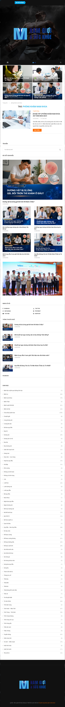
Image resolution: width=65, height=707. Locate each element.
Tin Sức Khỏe (33, 601)
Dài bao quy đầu (33, 427)
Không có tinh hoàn (33, 471)
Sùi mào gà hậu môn (33, 560)
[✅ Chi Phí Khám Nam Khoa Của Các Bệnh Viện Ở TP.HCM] (47, 73)
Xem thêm (36, 130)
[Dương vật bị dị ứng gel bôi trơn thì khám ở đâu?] (17, 91)
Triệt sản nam (33, 627)
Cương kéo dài (33, 423)
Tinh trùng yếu (33, 623)
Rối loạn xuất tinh (33, 545)
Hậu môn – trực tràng (33, 457)
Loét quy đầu (33, 490)
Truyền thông (33, 634)
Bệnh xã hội (33, 409)
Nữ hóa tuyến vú (33, 520)
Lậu (33, 479)
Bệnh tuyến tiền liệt (33, 405)
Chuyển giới (33, 416)
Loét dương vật (33, 486)
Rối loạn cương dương (33, 538)
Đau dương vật (33, 446)
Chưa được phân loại (33, 412)
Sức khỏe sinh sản (33, 549)
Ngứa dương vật (33, 505)
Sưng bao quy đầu (33, 564)
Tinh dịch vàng (33, 605)
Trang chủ (5, 103)
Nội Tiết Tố (33, 516)
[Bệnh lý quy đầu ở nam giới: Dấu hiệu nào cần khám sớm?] (17, 242)
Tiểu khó (33, 586)
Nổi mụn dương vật (33, 508)
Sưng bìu (33, 568)
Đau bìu (33, 442)
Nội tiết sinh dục (33, 512)
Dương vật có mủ (33, 438)
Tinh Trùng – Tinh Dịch (33, 612)
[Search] (61, 62)
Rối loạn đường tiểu (33, 542)
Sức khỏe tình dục (33, 553)
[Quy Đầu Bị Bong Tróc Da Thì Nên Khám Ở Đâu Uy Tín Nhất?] (48, 242)
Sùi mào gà (33, 557)
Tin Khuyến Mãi (33, 597)
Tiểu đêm (33, 582)
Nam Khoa (33, 497)
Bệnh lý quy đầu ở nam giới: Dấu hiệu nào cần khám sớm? (16, 254)
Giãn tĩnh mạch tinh (33, 449)
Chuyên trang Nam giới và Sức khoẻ (47, 702)
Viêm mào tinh (33, 638)
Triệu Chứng (33, 630)
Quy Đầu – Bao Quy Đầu (33, 527)
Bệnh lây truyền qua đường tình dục (33, 390)
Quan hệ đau (33, 523)
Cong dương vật (33, 420)
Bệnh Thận (33, 401)
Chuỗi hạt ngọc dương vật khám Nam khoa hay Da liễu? (47, 228)
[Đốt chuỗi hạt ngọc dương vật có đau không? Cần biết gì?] (47, 91)
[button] (5, 82)
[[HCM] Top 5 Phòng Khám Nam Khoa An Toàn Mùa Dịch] (16, 119)
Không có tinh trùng (33, 475)
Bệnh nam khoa (33, 398)
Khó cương (33, 468)
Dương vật (33, 435)
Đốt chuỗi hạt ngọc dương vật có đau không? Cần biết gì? (45, 96)
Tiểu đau (33, 579)
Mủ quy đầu (33, 494)
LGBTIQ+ (33, 483)
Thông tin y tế (33, 575)
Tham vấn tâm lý (33, 571)
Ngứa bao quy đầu (33, 501)
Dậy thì (33, 431)
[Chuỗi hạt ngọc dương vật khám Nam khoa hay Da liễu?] (48, 215)
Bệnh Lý (33, 394)
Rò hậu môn (33, 531)
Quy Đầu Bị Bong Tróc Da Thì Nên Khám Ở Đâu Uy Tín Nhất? (48, 254)
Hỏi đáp (33, 464)
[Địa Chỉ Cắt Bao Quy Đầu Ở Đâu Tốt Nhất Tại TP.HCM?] (17, 73)
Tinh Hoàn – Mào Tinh (33, 608)
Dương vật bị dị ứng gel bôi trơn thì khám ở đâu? (18, 202)
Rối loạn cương (33, 534)
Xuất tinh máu (33, 645)
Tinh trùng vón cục (33, 619)
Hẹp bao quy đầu (33, 460)
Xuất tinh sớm (33, 649)
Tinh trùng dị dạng (33, 616)
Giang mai (33, 453)
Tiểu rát (33, 593)
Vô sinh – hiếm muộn (33, 641)
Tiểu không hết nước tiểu (33, 590)
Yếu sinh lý (33, 653)
